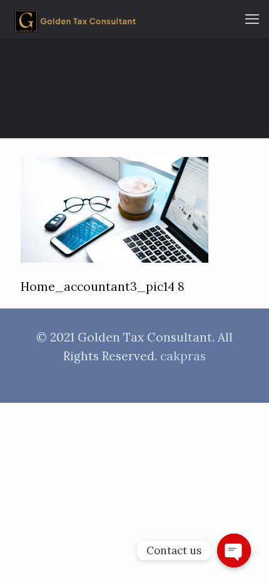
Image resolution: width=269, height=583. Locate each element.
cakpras (183, 355)
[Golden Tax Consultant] (75, 18)
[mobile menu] (252, 18)
